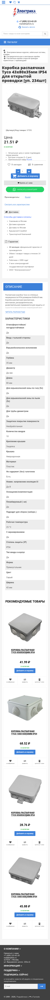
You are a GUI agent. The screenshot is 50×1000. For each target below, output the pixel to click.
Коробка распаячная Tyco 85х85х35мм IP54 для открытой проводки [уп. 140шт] (24, 816)
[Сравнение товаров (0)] (14, 2)
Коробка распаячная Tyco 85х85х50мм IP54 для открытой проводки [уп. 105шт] (24, 654)
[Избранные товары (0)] (10, 2)
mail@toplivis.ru (26, 24)
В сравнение (37, 164)
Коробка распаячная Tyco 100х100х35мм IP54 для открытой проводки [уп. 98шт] (24, 898)
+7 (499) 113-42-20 (28, 21)
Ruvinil (29, 159)
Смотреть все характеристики (17, 204)
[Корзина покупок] (19, 2)
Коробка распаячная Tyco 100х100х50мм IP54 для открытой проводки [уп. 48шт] (24, 735)
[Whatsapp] (25, 189)
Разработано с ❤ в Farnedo (28, 997)
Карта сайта (7, 993)
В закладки (16, 164)
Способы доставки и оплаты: (18, 217)
